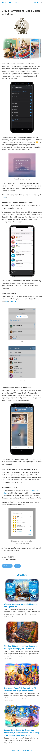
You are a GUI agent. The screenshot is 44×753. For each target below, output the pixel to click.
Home (4, 2)
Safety (29, 750)
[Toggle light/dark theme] (41, 2)
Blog (19, 750)
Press (24, 750)
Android (14, 301)
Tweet (17, 566)
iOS (6, 301)
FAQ (10, 2)
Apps (17, 2)
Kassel (4, 197)
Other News (22, 575)
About (14, 750)
